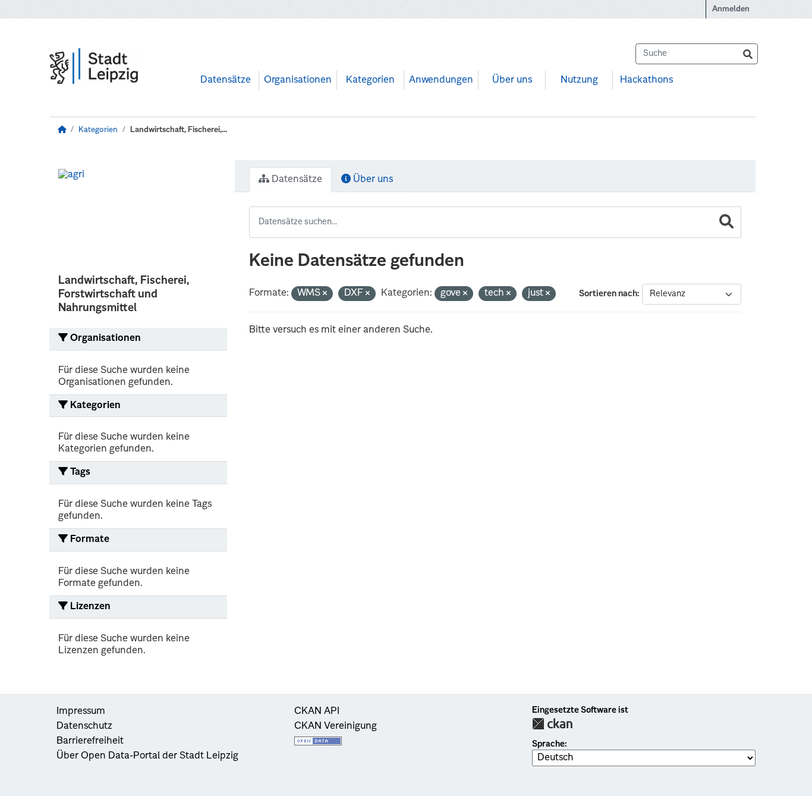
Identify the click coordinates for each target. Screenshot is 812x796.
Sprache (548, 744)
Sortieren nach (608, 294)
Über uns (512, 80)
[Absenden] (748, 53)
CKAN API (316, 711)
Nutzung (579, 80)
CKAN (552, 723)
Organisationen (298, 80)
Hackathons (646, 80)
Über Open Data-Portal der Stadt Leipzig (147, 756)
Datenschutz (84, 726)
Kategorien (370, 80)
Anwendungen (441, 80)
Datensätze (225, 80)
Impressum (80, 711)
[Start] (62, 130)
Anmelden (731, 9)
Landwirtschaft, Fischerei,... (178, 130)
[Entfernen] (325, 294)
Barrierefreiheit (90, 741)
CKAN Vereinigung (335, 726)
